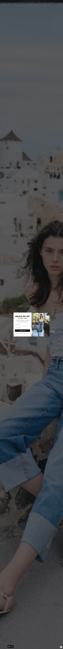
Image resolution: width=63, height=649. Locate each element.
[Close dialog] (48, 314)
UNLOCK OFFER (22, 330)
